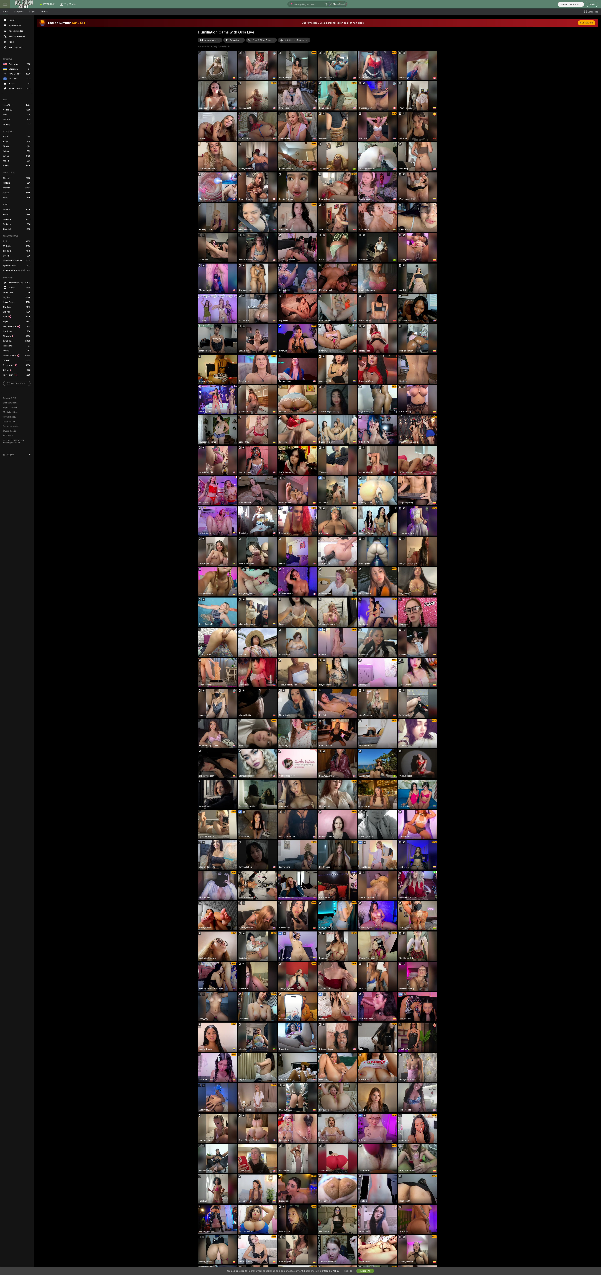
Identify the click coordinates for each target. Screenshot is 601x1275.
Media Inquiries (10, 412)
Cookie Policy (331, 1271)
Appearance (210, 40)
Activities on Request (294, 40)
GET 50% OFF (586, 23)
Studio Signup (9, 431)
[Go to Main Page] (23, 4)
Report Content (10, 407)
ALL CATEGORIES (18, 383)
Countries (234, 40)
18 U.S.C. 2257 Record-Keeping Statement (13, 441)
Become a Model (10, 426)
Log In (592, 4)
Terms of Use (9, 422)
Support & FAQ (9, 398)
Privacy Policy (9, 417)
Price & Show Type (262, 40)
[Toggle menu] (5, 4)
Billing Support (9, 403)
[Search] (326, 4)
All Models (8, 436)
